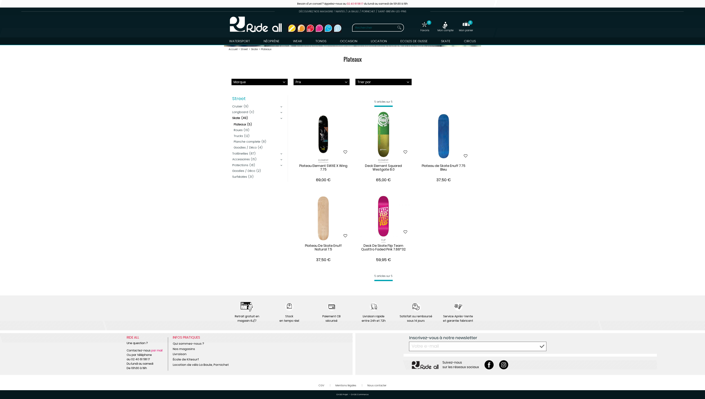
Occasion (348, 41)
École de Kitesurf (186, 359)
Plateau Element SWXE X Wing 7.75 (323, 168)
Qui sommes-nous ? (188, 343)
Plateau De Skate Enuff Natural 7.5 (323, 248)
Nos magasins (184, 349)
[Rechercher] (396, 27)
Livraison (180, 354)
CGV (321, 385)
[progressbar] (383, 106)
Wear (297, 41)
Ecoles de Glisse (414, 41)
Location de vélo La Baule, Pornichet (201, 364)
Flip (383, 240)
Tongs (320, 41)
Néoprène (271, 41)
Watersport (239, 41)
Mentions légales (345, 385)
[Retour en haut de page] (697, 388)
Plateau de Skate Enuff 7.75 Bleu (443, 168)
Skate (445, 41)
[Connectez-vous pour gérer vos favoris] (345, 152)
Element (323, 160)
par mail (156, 350)
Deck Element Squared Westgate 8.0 (383, 168)
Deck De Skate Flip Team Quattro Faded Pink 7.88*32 (383, 248)
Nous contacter (376, 385)
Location (379, 41)
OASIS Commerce (360, 394)
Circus (470, 41)
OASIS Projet (342, 394)
